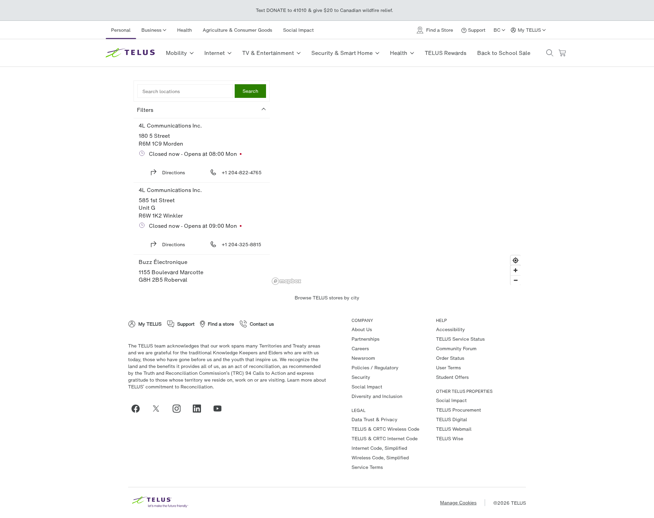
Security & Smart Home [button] (342, 53)
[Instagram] (179, 408)
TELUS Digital (451, 419)
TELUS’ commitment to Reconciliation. (171, 386)
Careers (360, 348)
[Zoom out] (515, 280)
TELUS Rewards (445, 53)
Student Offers (452, 377)
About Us (362, 329)
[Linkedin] (199, 408)
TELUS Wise (449, 438)
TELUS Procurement (458, 409)
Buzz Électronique (163, 262)
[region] (395, 182)
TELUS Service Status (460, 338)
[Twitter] (159, 408)
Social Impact (298, 29)
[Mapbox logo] (286, 281)
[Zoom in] (515, 270)
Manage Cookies (458, 502)
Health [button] (398, 53)
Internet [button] (214, 53)
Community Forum (456, 348)
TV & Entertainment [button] (268, 53)
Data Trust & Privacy (375, 419)
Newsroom (363, 357)
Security (361, 377)
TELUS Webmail (453, 428)
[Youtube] (220, 408)
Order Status (450, 357)
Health (184, 29)
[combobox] (185, 91)
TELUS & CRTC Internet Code (385, 438)
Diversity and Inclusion (377, 396)
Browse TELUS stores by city (327, 297)
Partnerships (365, 338)
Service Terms (367, 467)
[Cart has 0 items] (562, 53)
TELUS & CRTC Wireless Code (385, 428)
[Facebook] (138, 408)
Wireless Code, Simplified (380, 457)
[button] (549, 52)
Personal (120, 29)
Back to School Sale (503, 53)
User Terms (448, 367)
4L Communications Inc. (170, 125)
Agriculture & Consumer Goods (237, 29)
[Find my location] (515, 260)
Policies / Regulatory (375, 367)
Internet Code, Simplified (379, 448)
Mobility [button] (176, 53)
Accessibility (450, 329)
